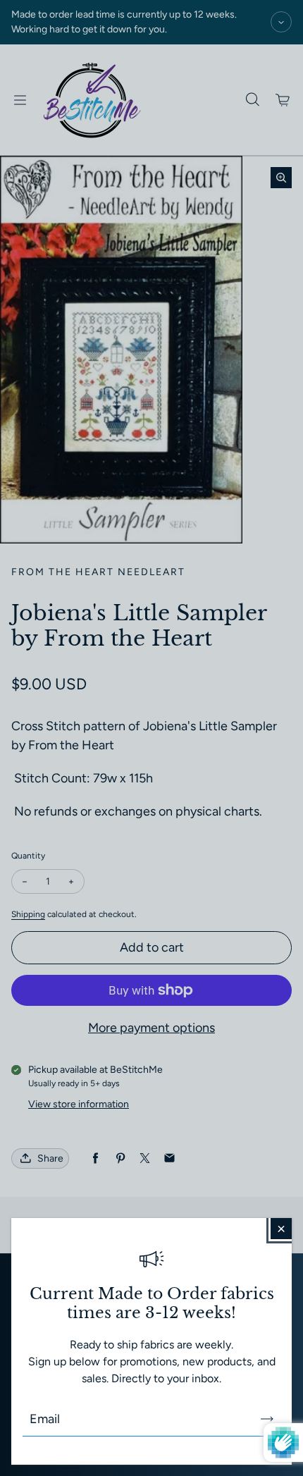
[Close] (281, 1228)
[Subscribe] (267, 1419)
